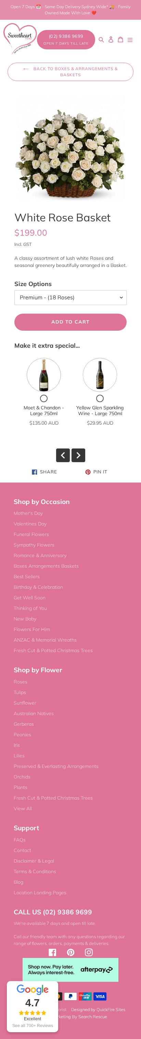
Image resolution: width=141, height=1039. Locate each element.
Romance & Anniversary (40, 555)
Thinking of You (30, 608)
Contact (22, 850)
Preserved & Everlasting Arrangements (56, 766)
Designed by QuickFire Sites (98, 1009)
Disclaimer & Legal (34, 861)
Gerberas (24, 724)
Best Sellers (27, 576)
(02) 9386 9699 (66, 39)
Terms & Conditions (35, 871)
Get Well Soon (30, 598)
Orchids (22, 777)
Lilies (19, 756)
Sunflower (25, 703)
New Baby (25, 619)
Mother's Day (28, 513)
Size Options (33, 284)
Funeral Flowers (31, 534)
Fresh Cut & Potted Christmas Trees (53, 650)
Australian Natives (34, 713)
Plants (20, 787)
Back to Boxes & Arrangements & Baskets (75, 71)
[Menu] (130, 39)
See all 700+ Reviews (32, 1025)
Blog (18, 882)
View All (23, 808)
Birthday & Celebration (38, 587)
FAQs (20, 840)
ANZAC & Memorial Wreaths (45, 640)
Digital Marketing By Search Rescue (72, 1016)
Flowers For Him (32, 629)
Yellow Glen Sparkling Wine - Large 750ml (100, 411)
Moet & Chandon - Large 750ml (44, 411)
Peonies (22, 734)
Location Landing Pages (40, 893)
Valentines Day (30, 524)
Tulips (20, 692)
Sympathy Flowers (34, 545)
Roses (20, 682)
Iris (17, 745)
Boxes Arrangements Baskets (46, 566)
